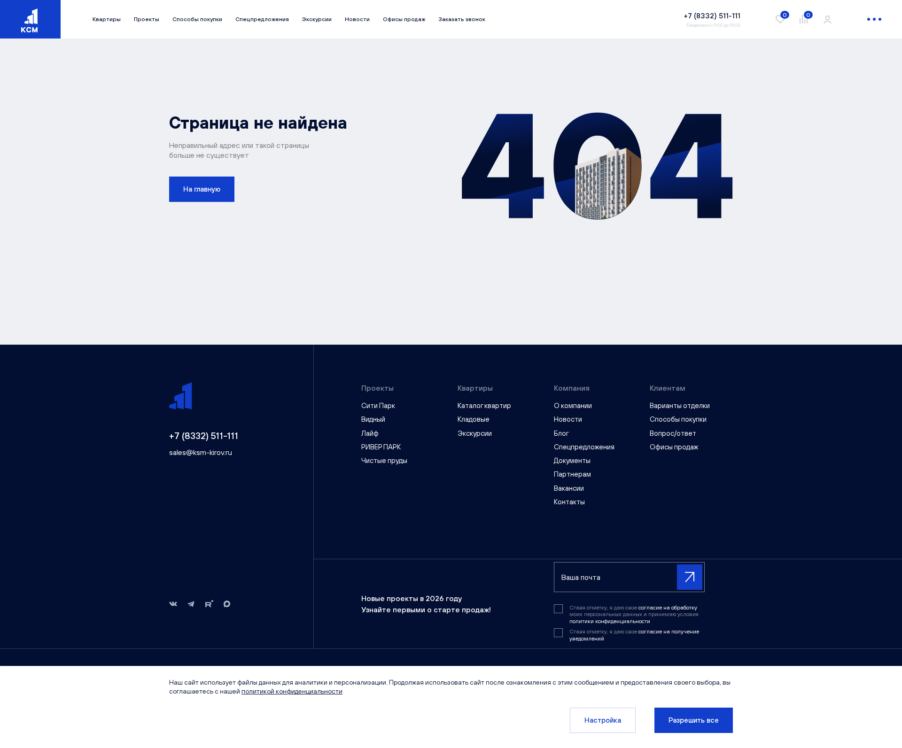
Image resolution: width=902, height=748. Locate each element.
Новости (357, 19)
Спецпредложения (262, 19)
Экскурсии (317, 19)
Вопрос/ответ (673, 433)
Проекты (146, 19)
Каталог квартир (484, 405)
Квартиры (107, 19)
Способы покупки (197, 19)
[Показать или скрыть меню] (874, 19)
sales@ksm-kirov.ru (200, 452)
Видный (373, 419)
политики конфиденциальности (609, 621)
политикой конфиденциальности (291, 691)
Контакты (569, 502)
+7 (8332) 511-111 (203, 435)
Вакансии (569, 488)
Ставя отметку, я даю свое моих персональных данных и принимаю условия (634, 614)
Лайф (370, 433)
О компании (573, 405)
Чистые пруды (384, 460)
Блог (561, 433)
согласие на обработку (667, 607)
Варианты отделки (680, 405)
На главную (201, 189)
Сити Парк (378, 405)
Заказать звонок (461, 19)
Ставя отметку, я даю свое (634, 634)
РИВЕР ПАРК (381, 447)
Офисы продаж (404, 19)
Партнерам (572, 474)
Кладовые (474, 419)
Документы (572, 460)
